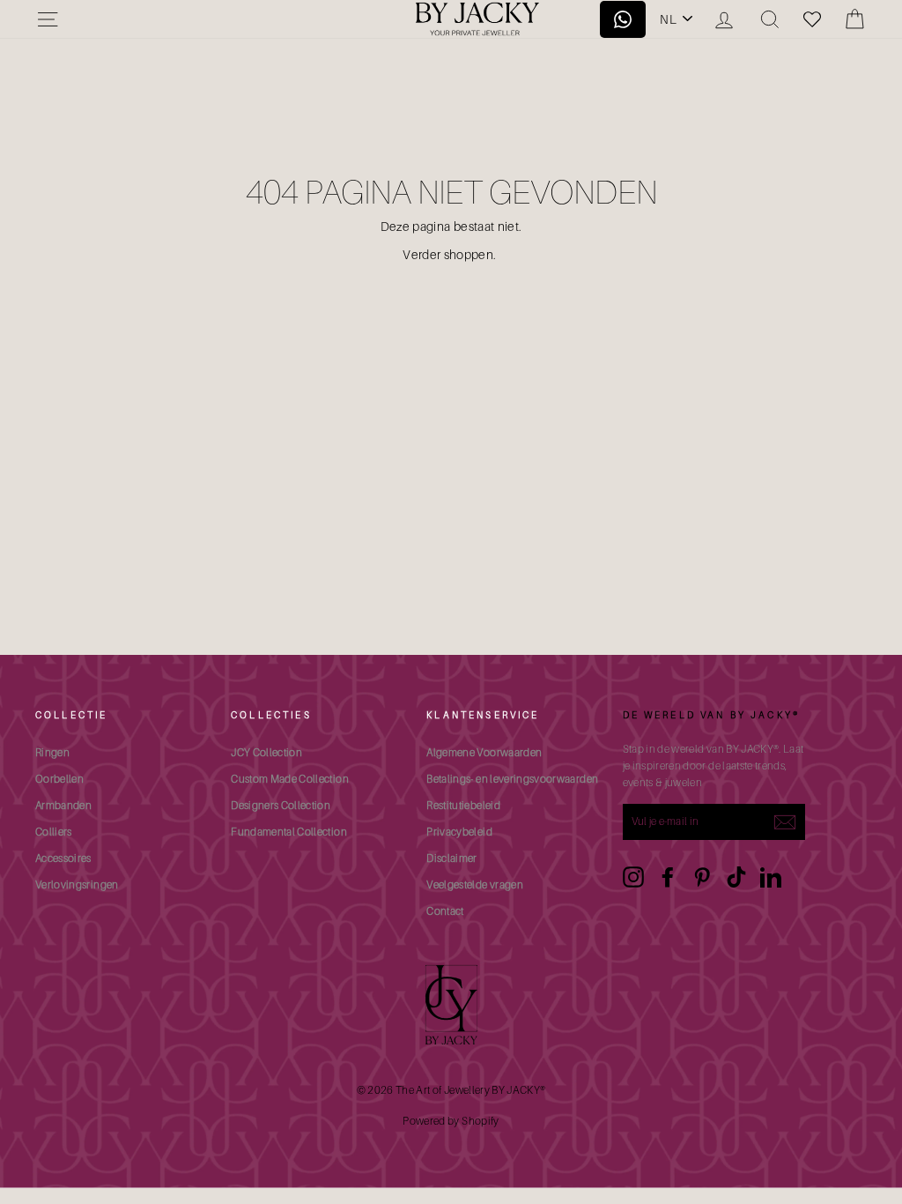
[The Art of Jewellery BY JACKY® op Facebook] (667, 877)
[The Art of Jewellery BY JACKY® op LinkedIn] (770, 877)
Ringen (52, 752)
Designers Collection (280, 805)
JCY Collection (266, 752)
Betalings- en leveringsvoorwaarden (512, 778)
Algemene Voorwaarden (484, 752)
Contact (444, 911)
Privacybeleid (459, 831)
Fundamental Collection (289, 831)
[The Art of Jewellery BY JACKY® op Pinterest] (702, 877)
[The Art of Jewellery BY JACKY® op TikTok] (736, 877)
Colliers (53, 831)
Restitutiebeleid (463, 805)
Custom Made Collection (290, 778)
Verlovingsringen (77, 884)
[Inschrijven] (784, 821)
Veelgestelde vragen (474, 884)
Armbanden (63, 805)
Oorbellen (59, 778)
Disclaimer (451, 858)
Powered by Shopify (451, 1120)
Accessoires (63, 858)
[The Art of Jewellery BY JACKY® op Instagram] (633, 877)
